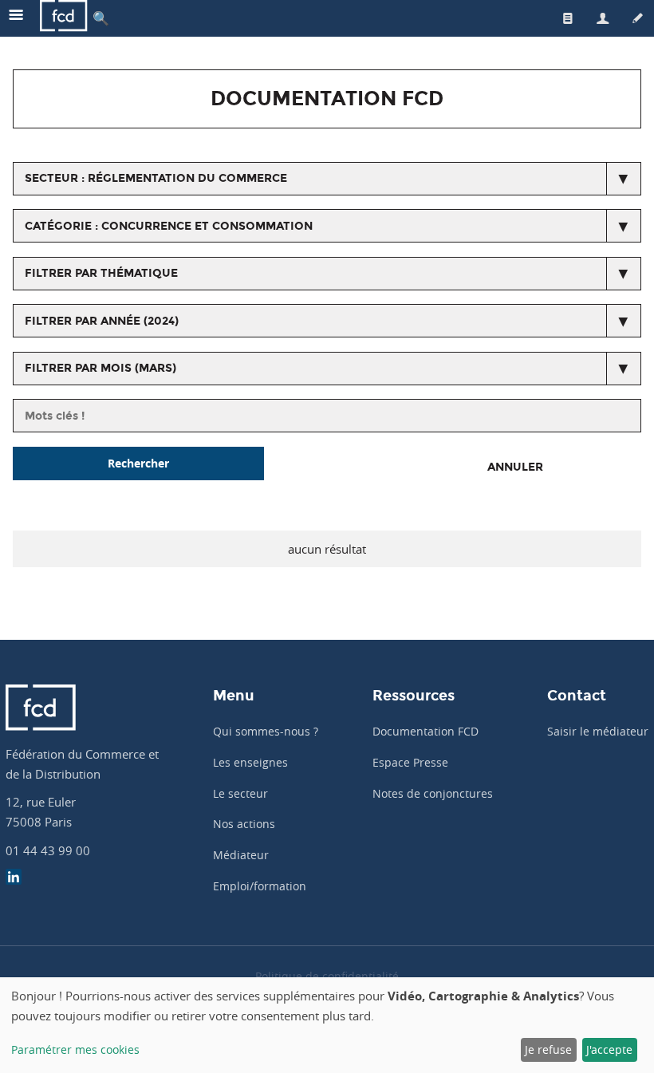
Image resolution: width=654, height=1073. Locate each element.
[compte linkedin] (14, 879)
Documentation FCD (425, 731)
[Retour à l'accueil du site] (64, 18)
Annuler (515, 467)
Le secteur (240, 793)
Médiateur (241, 854)
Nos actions (244, 823)
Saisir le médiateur (597, 731)
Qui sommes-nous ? (265, 731)
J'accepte (609, 1049)
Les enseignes (250, 762)
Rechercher (138, 463)
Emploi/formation (259, 886)
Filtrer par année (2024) (102, 321)
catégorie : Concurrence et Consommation (169, 226)
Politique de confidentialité (327, 976)
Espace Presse (410, 762)
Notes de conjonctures (432, 793)
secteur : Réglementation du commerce (156, 178)
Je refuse (548, 1049)
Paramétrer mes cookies (75, 1049)
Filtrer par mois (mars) (100, 368)
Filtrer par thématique (101, 273)
